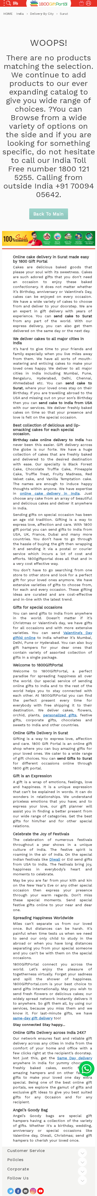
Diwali (54, 859)
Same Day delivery (74, 1058)
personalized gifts (60, 715)
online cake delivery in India (50, 493)
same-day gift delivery (33, 1018)
